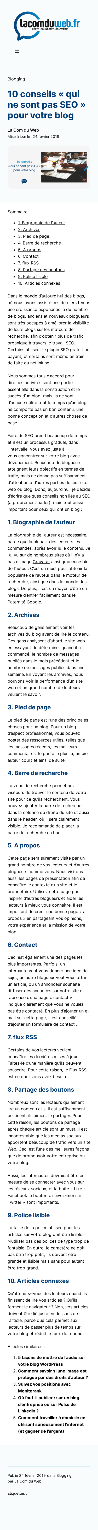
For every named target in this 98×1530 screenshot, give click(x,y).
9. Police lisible (33, 276)
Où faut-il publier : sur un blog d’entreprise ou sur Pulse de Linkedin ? (48, 1404)
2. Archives (29, 229)
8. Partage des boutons (41, 269)
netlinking (39, 362)
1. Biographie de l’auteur (41, 222)
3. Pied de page (33, 236)
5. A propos (29, 249)
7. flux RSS (28, 263)
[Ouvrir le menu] (17, 52)
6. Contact (28, 256)
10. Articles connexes (39, 283)
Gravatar (41, 561)
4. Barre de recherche (39, 243)
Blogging (16, 78)
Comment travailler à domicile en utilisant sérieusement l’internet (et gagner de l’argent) (51, 1424)
